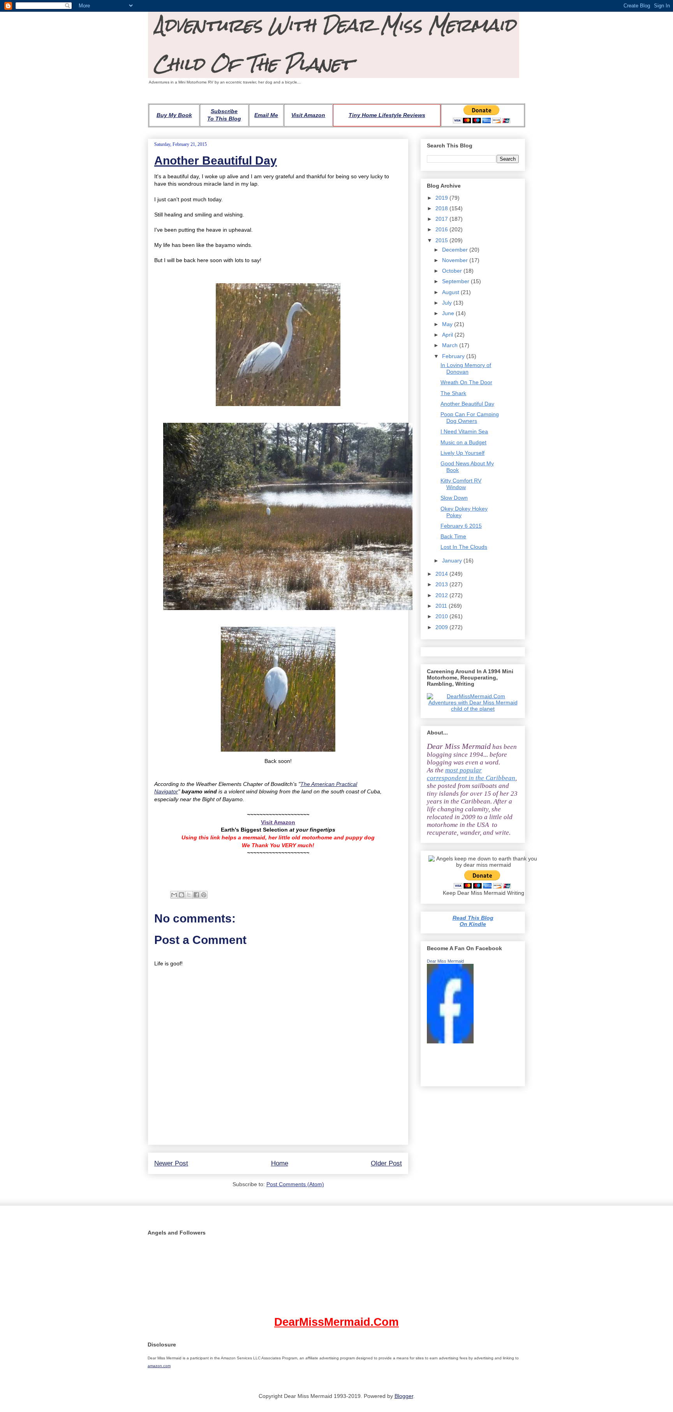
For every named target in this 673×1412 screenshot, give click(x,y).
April (448, 335)
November (455, 260)
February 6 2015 (461, 526)
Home (279, 1163)
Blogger (404, 1396)
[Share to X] (189, 895)
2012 (442, 595)
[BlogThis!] (181, 895)
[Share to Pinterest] (204, 895)
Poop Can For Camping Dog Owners (469, 417)
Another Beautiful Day (215, 160)
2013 (442, 584)
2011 (442, 606)
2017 (442, 219)
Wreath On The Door (466, 382)
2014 (442, 574)
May (448, 324)
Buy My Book (174, 115)
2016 (442, 229)
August (451, 292)
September (456, 281)
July (447, 303)
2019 (442, 198)
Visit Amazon (308, 115)
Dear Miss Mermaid (445, 961)
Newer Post (171, 1163)
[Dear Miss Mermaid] (450, 1041)
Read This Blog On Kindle (473, 921)
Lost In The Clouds (463, 547)
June (449, 313)
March (450, 345)
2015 (442, 240)
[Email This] (174, 895)
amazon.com (159, 1366)
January (452, 560)
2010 (442, 616)
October (452, 271)
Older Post (386, 1163)
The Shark (453, 393)
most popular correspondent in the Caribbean (471, 774)
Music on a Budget (463, 442)
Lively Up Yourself (462, 453)
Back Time (453, 536)
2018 (442, 208)
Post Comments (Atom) (295, 1184)
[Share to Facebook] (196, 895)
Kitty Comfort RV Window (460, 483)
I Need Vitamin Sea (464, 431)
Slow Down (454, 498)
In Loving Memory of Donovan (465, 368)
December (455, 250)
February (454, 356)
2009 (442, 627)
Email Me (266, 115)
